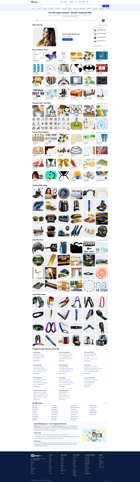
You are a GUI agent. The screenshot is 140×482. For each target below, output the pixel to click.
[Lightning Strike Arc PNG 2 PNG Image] (38, 206)
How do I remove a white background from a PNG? (93, 368)
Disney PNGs (74, 414)
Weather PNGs (93, 414)
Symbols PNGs (35, 416)
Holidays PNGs (55, 410)
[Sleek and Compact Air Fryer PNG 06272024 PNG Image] (89, 340)
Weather (74, 473)
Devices (62, 463)
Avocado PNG (75, 8)
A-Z (76, 1)
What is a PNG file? (36, 358)
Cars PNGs (35, 419)
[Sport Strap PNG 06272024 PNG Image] (89, 328)
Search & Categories (63, 365)
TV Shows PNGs (94, 407)
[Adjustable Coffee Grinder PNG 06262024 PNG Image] (38, 193)
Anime (36, 434)
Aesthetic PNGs (74, 410)
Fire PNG (54, 436)
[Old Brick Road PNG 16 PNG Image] (38, 286)
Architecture (75, 457)
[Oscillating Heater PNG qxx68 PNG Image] (76, 206)
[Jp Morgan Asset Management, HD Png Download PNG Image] (102, 286)
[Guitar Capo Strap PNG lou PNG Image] (89, 302)
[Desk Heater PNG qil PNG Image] (51, 219)
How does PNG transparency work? (90, 358)
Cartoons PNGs (55, 412)
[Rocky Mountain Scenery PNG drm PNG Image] (64, 273)
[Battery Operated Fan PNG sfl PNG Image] (102, 231)
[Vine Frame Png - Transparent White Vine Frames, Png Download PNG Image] (89, 286)
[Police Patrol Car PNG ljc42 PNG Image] (89, 273)
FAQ (87, 1)
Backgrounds (63, 470)
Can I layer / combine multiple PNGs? (91, 371)
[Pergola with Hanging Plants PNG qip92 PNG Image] (76, 273)
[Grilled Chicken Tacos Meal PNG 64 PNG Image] (89, 219)
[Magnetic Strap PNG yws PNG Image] (38, 328)
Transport (74, 460)
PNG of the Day (82, 1)
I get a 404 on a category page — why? (40, 393)
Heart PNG (50, 436)
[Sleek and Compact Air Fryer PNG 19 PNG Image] (76, 340)
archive (75, 428)
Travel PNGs (54, 405)
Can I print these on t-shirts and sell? (65, 358)
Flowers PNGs (54, 414)
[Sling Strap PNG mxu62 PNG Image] (38, 315)
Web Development (37, 377)
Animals (39, 434)
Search (100, 465)
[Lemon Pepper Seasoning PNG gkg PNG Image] (51, 206)
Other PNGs (35, 405)
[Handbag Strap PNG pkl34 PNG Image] (51, 315)
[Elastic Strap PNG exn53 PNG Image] (76, 328)
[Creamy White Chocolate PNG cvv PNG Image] (89, 231)
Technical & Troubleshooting (39, 390)
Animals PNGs (35, 409)
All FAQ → (106, 349)
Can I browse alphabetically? (64, 371)
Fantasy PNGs (93, 405)
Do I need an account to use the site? (91, 379)
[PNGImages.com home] (35, 2)
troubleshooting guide (38, 445)
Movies (50, 434)
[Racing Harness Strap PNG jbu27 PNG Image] (76, 302)
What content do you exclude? (64, 397)
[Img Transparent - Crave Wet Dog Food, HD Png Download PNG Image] (64, 260)
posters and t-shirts (55, 444)
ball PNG (107, 8)
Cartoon (43, 434)
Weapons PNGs (74, 418)
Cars (50, 470)
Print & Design (62, 377)
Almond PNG (57, 8)
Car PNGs (86, 465)
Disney (74, 458)
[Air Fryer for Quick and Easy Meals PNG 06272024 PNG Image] (102, 340)
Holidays (62, 458)
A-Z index (48, 438)
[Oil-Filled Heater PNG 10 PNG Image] (38, 231)
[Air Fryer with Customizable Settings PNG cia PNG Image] (64, 206)
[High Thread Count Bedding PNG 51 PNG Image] (76, 193)
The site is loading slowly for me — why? (40, 395)
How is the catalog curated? (64, 395)
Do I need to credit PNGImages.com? (65, 355)
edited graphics (64, 444)
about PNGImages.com (44, 442)
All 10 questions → (36, 360)
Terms (32, 471)
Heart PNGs (87, 468)
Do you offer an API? (88, 384)
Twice (64, 36)
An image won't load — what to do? (39, 392)
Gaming (47, 434)
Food (50, 463)
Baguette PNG (102, 8)
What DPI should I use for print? (64, 379)
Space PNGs (74, 419)
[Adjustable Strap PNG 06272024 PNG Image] (51, 340)
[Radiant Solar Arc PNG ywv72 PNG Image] (102, 193)
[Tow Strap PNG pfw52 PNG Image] (51, 302)
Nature (57, 434)
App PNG (69, 8)
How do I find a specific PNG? (38, 357)
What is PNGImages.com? (38, 354)
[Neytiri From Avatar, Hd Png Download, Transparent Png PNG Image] (64, 248)
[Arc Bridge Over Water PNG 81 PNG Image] (89, 193)
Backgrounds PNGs (75, 407)
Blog (31, 465)
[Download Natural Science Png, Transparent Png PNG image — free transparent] (76, 123)
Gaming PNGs (54, 407)
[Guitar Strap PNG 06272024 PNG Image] (38, 340)
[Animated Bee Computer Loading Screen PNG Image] (76, 286)
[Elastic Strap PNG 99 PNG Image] (51, 328)
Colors (50, 465)
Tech (74, 468)
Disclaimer (33, 473)
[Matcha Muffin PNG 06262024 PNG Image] (38, 219)
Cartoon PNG (63, 436)
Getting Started (36, 352)
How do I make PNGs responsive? (39, 384)
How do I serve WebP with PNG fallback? (40, 382)
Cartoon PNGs (87, 460)
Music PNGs (69, 36)
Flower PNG (46, 436)
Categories (71, 1)
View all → (106, 403)
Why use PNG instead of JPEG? (90, 354)
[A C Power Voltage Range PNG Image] (51, 248)
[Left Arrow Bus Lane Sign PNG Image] (89, 248)
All (103, 20)
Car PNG (58, 436)
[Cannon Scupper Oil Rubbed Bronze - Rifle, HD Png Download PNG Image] (51, 286)
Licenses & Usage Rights (64, 352)
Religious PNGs (93, 412)
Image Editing (87, 365)
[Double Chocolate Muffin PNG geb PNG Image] (51, 231)
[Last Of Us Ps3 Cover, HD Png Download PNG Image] (51, 273)
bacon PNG (89, 8)
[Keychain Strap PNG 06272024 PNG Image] (102, 302)
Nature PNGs (35, 407)
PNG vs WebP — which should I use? (90, 355)
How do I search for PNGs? (64, 366)
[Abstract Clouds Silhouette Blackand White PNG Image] (76, 248)
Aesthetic (62, 473)
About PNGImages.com (64, 390)
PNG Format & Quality (89, 352)
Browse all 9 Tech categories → (102, 103)
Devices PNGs (54, 416)
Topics (65, 1)
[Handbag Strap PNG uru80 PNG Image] (64, 315)
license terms (54, 442)
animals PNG (64, 8)
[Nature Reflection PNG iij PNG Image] (38, 260)
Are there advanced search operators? (66, 368)
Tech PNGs (92, 409)
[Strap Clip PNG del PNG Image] (64, 302)
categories (73, 426)
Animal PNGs (87, 463)
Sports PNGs (35, 418)
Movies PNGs (54, 409)
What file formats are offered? (39, 368)
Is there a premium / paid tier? (89, 381)
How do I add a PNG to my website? (39, 379)
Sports (54, 434)
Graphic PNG (45, 8)
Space (74, 463)
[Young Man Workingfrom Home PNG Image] (76, 260)
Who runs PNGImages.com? (64, 392)
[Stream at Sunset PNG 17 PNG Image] (102, 219)
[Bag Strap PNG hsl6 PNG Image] (102, 328)
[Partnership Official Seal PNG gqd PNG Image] (64, 193)
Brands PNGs (54, 418)
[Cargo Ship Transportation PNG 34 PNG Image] (64, 231)
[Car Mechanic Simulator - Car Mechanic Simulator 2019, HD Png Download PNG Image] (89, 260)
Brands (62, 465)
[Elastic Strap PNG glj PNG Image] (64, 328)
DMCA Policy (33, 468)
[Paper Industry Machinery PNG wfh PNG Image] (102, 206)
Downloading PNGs (37, 365)
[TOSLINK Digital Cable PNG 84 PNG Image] (76, 231)
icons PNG (39, 8)
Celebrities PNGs (94, 410)
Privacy (32, 470)
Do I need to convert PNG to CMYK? (65, 381)
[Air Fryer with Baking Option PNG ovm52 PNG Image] (64, 340)
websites (49, 444)
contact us (46, 445)
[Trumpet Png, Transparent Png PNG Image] (64, 286)
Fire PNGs (86, 470)
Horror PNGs (74, 409)
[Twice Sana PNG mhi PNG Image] (45, 37)
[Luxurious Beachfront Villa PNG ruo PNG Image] (102, 260)
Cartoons (62, 460)
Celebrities (75, 470)
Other (50, 457)
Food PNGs (35, 412)
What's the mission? (62, 393)
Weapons (74, 462)
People (62, 468)
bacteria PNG (95, 8)
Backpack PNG (82, 8)
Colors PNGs (35, 414)
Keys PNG (33, 8)
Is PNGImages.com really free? (39, 355)
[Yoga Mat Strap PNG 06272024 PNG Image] (38, 302)
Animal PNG (73, 436)
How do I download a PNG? (38, 366)
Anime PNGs (35, 410)
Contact (32, 463)
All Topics (100, 460)
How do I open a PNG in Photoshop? (91, 366)
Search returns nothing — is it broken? (40, 397)
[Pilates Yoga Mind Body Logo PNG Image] (102, 248)
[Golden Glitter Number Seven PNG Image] (51, 260)
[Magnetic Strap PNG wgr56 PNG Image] (89, 315)
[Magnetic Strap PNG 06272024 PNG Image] (102, 315)
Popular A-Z (101, 463)
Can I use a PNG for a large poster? (65, 384)
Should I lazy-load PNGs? (37, 381)
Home (61, 1)
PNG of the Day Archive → (103, 25)
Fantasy (74, 465)
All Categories (101, 462)
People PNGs (74, 405)
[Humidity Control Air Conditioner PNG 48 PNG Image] (64, 219)
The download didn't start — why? (39, 371)
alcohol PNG (51, 8)
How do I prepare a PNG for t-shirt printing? (67, 382)
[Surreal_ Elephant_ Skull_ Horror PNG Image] (38, 248)
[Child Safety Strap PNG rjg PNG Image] (89, 206)
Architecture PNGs (75, 412)
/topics (66, 434)
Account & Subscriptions (89, 377)
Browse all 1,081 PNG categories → (102, 132)
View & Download (68, 39)
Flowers (62, 462)
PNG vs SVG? (86, 357)
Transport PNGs (75, 416)
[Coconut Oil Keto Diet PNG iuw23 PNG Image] (51, 193)
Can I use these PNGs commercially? (65, 354)
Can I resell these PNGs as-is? (64, 357)
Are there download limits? (89, 382)
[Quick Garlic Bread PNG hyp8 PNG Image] (76, 219)
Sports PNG (68, 436)
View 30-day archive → (97, 45)
